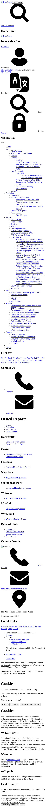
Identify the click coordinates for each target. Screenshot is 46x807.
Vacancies (5, 47)
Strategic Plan (13, 629)
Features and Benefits (19, 295)
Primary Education (32, 626)
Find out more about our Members (29, 164)
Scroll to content (7, 26)
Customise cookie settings (30, 704)
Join (7, 290)
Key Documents (17, 171)
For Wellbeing (22, 362)
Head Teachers (16, 222)
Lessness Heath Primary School (23, 317)
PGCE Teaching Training (21, 231)
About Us (5, 626)
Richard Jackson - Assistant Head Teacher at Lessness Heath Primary (29, 240)
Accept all (14, 704)
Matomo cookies (13, 760)
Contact (9, 332)
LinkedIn (14, 343)
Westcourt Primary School (21, 330)
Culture (14, 156)
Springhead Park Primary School (23, 323)
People (8, 217)
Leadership (15, 195)
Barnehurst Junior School (16, 444)
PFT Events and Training (20, 235)
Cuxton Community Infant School (19, 454)
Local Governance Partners (26, 162)
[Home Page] (6, 2)
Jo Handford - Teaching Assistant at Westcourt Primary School (29, 245)
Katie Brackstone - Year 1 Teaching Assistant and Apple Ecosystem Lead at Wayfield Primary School (30, 275)
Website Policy (16, 644)
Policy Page (20, 173)
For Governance (34, 360)
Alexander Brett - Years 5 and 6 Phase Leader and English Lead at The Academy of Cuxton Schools (29, 281)
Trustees (19, 160)
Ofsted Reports (21, 215)
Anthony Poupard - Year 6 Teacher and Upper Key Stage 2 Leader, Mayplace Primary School (29, 268)
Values (19, 626)
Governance (15, 158)
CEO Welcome (17, 151)
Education (10, 193)
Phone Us (9, 392)
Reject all (5, 704)
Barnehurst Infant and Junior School (25, 312)
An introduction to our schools (22, 310)
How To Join (16, 297)
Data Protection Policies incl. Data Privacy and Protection (32, 176)
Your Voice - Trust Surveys (21, 286)
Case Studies (16, 237)
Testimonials (15, 301)
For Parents (19, 358)
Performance (16, 213)
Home (8, 147)
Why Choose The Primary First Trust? (25, 292)
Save (22, 805)
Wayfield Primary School (20, 328)
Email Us (9, 413)
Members (14, 226)
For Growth (7, 362)
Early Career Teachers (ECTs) (22, 233)
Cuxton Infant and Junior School (23, 314)
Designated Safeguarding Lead (23, 339)
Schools (9, 303)
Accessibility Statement (20, 639)
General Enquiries (18, 334)
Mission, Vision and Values (21, 153)
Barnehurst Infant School (15, 442)
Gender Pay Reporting (24, 186)
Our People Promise (18, 228)
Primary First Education (20, 197)
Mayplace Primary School (21, 319)
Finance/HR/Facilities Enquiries (23, 337)
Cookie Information (18, 642)
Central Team (16, 220)
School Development (19, 211)
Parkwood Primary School (21, 321)
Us (7, 149)
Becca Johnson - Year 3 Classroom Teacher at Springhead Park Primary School (30, 250)
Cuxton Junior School (14, 457)
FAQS (13, 299)
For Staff (32, 358)
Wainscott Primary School (21, 326)
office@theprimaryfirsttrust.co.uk (14, 589)
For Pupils (7, 358)
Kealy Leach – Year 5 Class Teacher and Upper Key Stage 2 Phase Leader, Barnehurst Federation (30, 261)
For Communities (16, 360)
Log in (3, 133)
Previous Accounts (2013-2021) (28, 180)
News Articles (21, 189)
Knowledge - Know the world (27, 200)
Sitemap (9, 635)
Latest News (15, 191)
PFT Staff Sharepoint (9, 70)
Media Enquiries (17, 341)
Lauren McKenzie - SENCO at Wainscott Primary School (28, 256)
